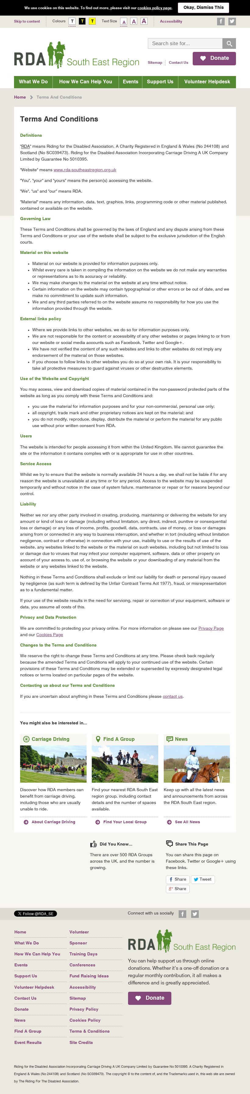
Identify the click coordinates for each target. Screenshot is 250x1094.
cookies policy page (155, 8)
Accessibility (83, 987)
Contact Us (178, 63)
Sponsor (78, 943)
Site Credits (81, 1043)
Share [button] (182, 880)
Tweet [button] (207, 880)
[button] (35, 915)
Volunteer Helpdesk (207, 82)
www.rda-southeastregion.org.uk (85, 170)
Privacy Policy (84, 1009)
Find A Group (27, 1031)
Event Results (28, 1043)
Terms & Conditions (90, 1031)
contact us (173, 696)
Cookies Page (49, 635)
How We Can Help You (85, 82)
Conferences (82, 965)
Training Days (84, 954)
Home (20, 932)
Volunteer (79, 932)
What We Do (33, 82)
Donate (21, 1009)
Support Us (160, 82)
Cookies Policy (85, 1020)
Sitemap (155, 63)
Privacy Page (211, 628)
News (20, 1020)
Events (130, 82)
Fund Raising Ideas (89, 976)
